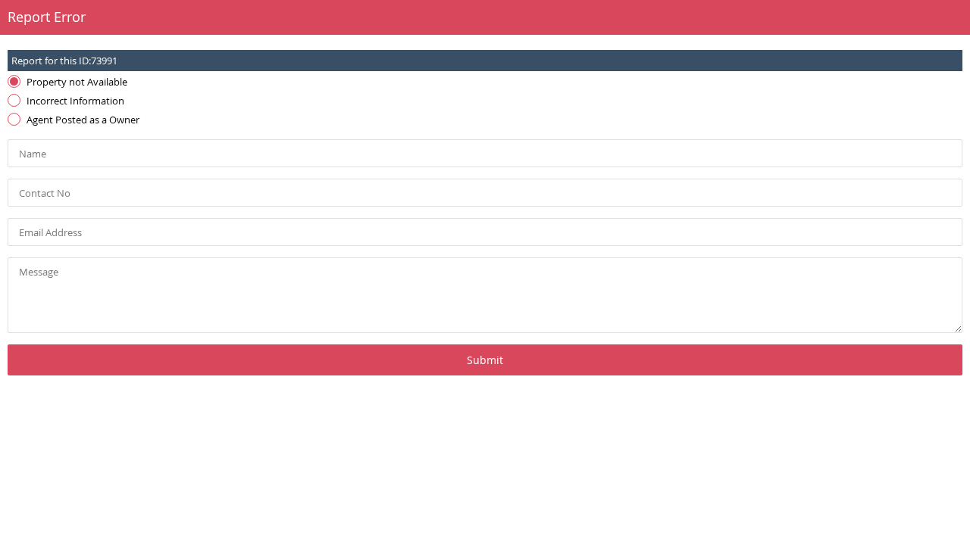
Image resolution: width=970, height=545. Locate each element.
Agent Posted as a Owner (83, 119)
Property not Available (77, 82)
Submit (485, 360)
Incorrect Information (75, 100)
